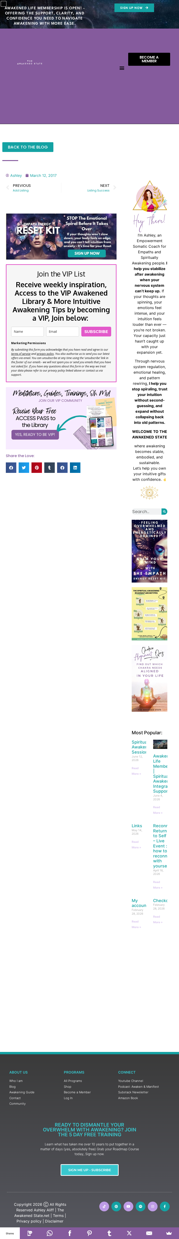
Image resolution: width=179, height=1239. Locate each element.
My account (140, 903)
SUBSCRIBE (96, 331)
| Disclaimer (53, 1221)
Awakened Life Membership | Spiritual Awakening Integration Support (165, 774)
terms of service (21, 354)
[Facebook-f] (165, 1206)
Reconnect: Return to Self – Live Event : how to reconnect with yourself (164, 845)
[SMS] (30, 1233)
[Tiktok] (104, 1206)
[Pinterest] (116, 1206)
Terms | (59, 1215)
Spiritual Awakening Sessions (143, 747)
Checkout (163, 900)
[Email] (149, 1233)
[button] (122, 68)
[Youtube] (128, 1206)
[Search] (164, 511)
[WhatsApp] (50, 1233)
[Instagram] (153, 1206)
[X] (129, 1233)
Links (137, 825)
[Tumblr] (109, 1233)
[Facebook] (69, 1233)
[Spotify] (140, 1206)
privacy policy (45, 354)
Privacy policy (29, 1221)
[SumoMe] (169, 1233)
